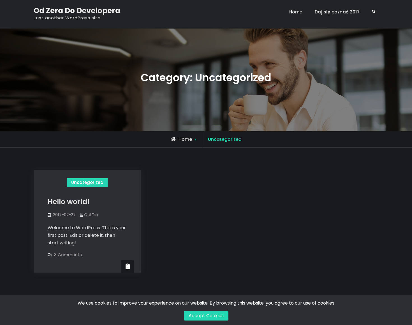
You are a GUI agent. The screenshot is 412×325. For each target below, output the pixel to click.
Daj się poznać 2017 (337, 12)
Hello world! (68, 202)
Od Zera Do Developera (77, 11)
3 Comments (68, 255)
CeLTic (91, 215)
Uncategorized (87, 182)
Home (295, 12)
